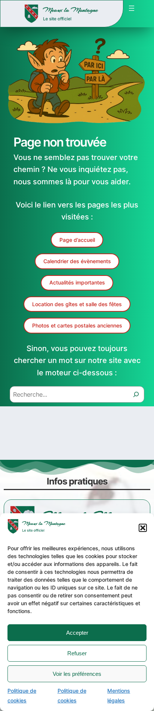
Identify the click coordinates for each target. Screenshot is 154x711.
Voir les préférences (77, 674)
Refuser (77, 653)
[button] (143, 528)
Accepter (77, 633)
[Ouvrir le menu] (131, 8)
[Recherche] (136, 394)
